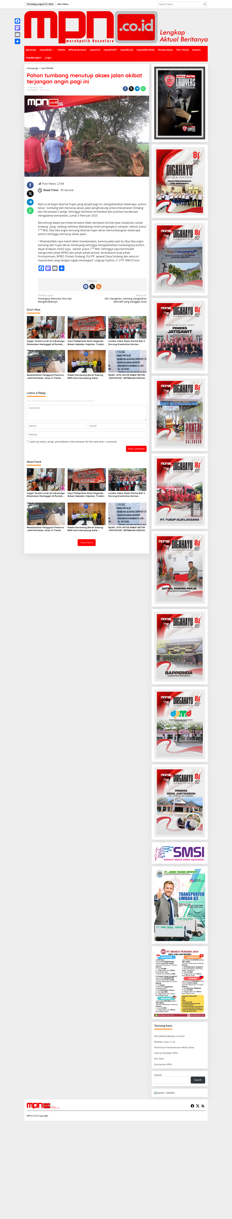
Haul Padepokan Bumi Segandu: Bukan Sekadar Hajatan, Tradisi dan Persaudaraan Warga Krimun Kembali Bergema (87, 343)
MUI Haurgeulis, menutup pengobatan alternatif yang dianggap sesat (125, 298)
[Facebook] (85, 286)
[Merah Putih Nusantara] (116, 26)
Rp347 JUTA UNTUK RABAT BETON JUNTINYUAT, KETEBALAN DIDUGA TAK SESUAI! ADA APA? (126, 376)
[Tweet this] (131, 88)
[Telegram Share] (137, 88)
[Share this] (125, 88)
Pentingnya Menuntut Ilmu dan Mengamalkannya (55, 298)
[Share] (17, 41)
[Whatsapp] (143, 88)
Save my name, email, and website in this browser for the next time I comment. (73, 441)
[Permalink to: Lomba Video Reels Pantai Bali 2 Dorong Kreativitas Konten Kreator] (127, 327)
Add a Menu (62, 4)
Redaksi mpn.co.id (164, 1041)
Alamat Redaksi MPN (166, 1053)
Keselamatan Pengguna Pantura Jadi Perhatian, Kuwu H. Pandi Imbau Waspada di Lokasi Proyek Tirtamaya (46, 376)
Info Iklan (159, 1058)
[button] (205, 4)
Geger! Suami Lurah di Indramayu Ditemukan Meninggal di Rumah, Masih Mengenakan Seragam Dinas (46, 343)
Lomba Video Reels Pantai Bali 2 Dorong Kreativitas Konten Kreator (126, 343)
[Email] (17, 34)
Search (158, 1075)
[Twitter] (92, 286)
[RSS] (98, 286)
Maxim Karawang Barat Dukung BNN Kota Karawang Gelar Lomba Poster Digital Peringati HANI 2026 (85, 376)
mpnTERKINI (32, 90)
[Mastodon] (17, 27)
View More (86, 542)
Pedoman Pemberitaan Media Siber (174, 1047)
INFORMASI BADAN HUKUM (169, 1036)
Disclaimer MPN (163, 1064)
